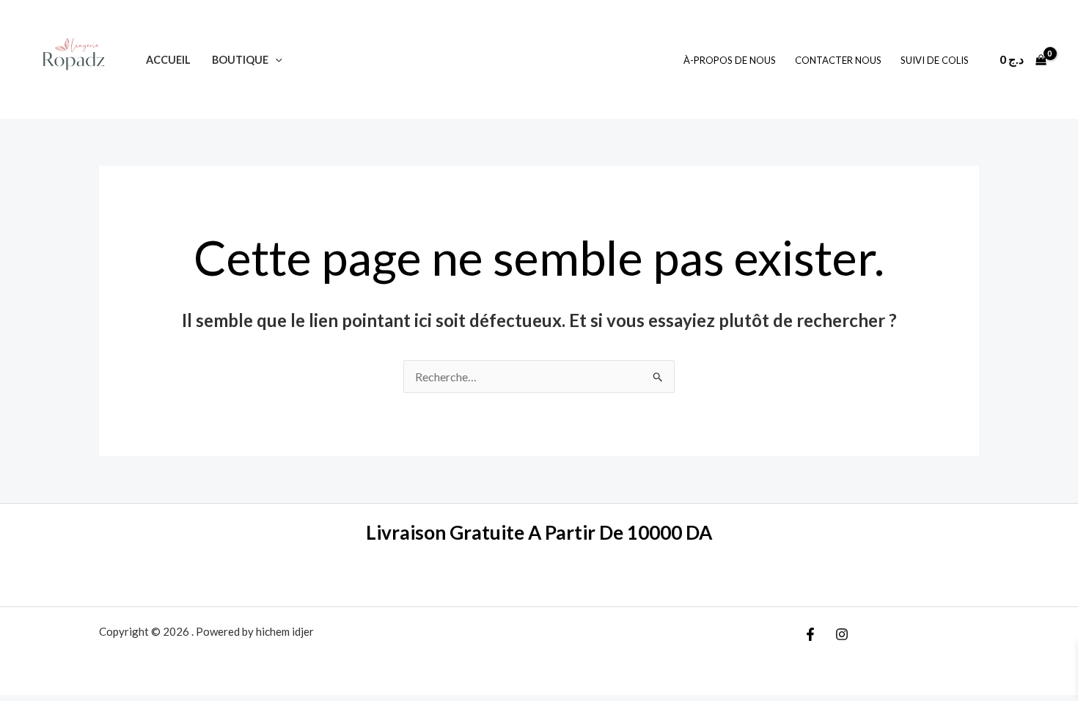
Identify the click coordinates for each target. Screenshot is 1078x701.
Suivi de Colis (935, 60)
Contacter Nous (838, 60)
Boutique (240, 60)
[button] (275, 60)
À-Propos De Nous (729, 60)
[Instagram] (841, 634)
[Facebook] (810, 634)
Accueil (168, 60)
